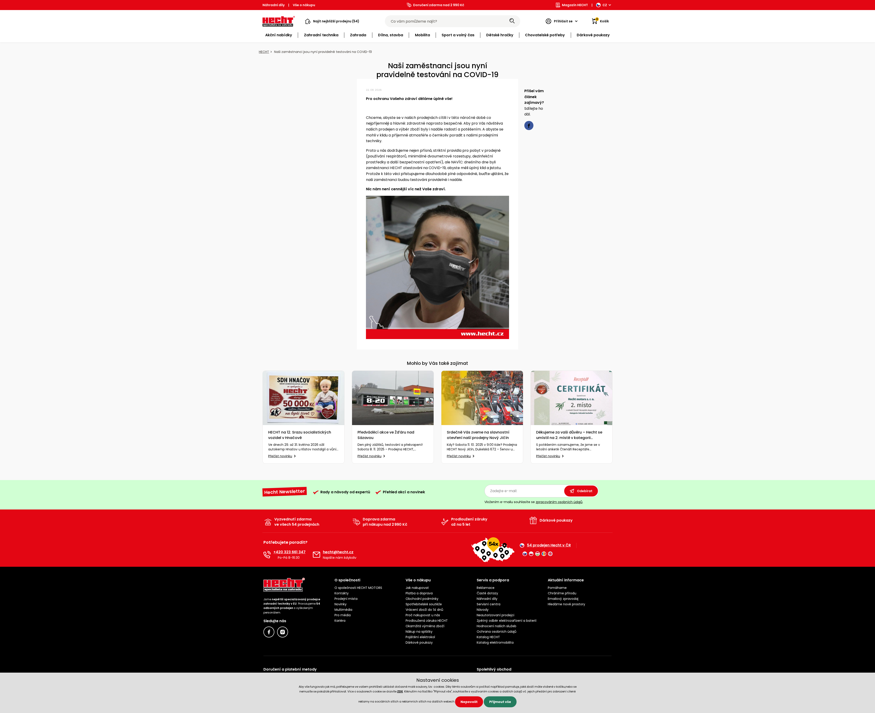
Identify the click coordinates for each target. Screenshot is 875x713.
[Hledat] (512, 21)
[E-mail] (316, 554)
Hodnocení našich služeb (496, 626)
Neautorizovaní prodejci (495, 615)
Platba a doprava (419, 593)
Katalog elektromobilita (495, 642)
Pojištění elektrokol (420, 637)
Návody (483, 609)
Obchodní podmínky (422, 598)
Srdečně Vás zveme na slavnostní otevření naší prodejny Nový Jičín (478, 435)
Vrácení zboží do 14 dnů (424, 609)
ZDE (400, 691)
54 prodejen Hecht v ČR (549, 545)
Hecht (264, 52)
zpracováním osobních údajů (559, 502)
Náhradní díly (273, 5)
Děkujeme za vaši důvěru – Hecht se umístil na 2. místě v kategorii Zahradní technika (569, 435)
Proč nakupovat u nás (423, 615)
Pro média (343, 615)
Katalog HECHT (488, 637)
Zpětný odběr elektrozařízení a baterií (506, 620)
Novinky (341, 604)
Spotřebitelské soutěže (424, 604)
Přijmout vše (500, 702)
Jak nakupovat (417, 587)
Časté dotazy (487, 593)
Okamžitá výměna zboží (425, 626)
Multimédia (343, 609)
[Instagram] (282, 632)
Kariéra (340, 620)
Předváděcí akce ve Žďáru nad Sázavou (386, 435)
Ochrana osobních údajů (496, 631)
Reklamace (485, 587)
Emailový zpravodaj (563, 598)
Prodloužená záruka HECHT (427, 620)
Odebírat (584, 491)
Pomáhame (557, 587)
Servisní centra (488, 604)
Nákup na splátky (419, 631)
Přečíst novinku (280, 456)
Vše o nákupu (304, 5)
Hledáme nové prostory (566, 604)
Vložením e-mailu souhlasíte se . (533, 502)
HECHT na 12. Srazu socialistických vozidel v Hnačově (299, 435)
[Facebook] (268, 632)
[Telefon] (267, 554)
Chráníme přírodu (562, 593)
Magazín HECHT (575, 5)
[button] (332, 21)
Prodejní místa (346, 598)
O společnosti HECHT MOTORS (358, 587)
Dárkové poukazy (419, 642)
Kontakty (342, 593)
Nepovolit (469, 702)
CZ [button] (604, 5)
